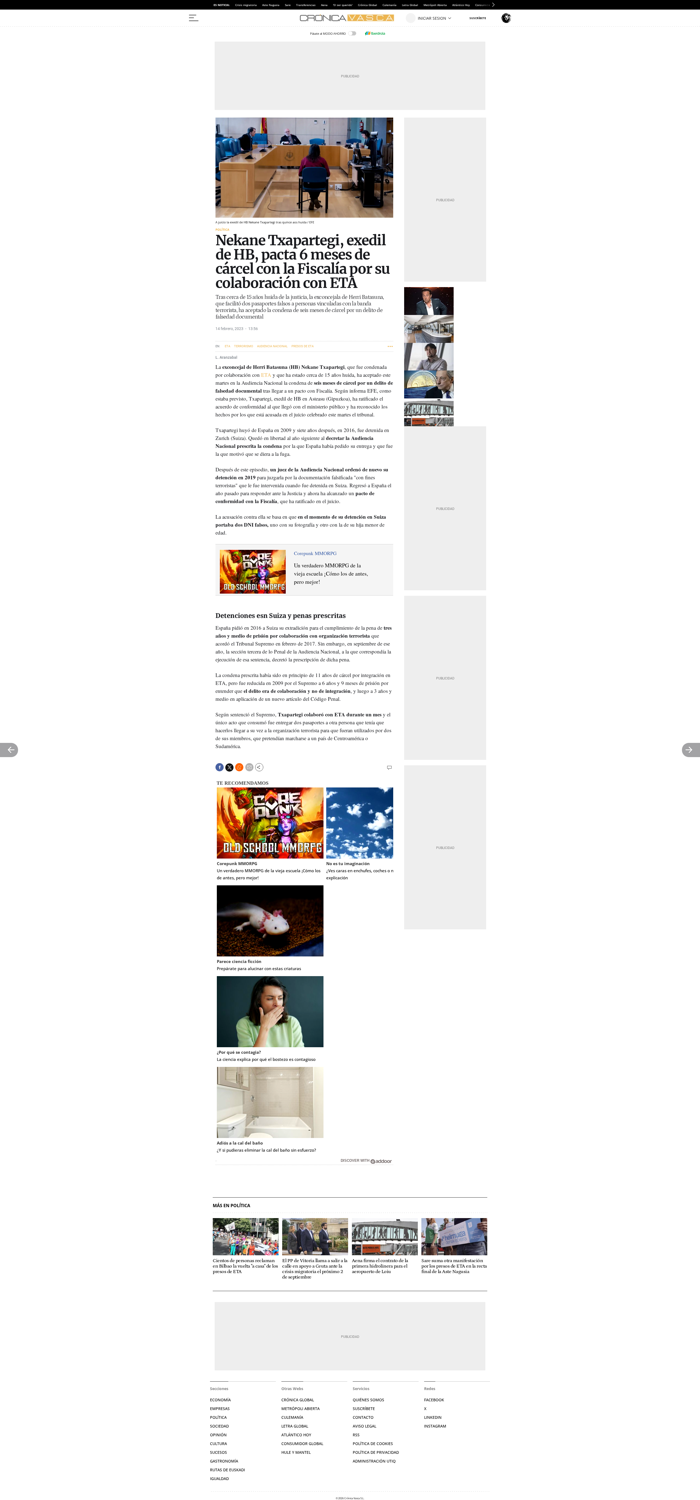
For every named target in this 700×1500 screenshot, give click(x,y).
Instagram (435, 1426)
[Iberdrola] (375, 33)
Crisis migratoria (246, 5)
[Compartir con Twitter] (229, 767)
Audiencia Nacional (272, 346)
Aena (324, 5)
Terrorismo (243, 346)
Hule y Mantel (296, 1452)
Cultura (218, 1443)
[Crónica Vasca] (350, 18)
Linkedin (433, 1417)
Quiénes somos (368, 1399)
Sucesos (218, 1452)
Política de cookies (373, 1443)
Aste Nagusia (270, 5)
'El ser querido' (342, 5)
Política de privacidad (376, 1452)
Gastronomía (224, 1461)
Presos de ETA (302, 346)
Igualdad (219, 1478)
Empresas (220, 1408)
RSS (356, 1434)
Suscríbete (364, 1408)
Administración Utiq (374, 1461)
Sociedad (219, 1426)
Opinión (218, 1434)
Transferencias (306, 5)
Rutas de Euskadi (227, 1469)
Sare (288, 5)
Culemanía (389, 5)
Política (222, 229)
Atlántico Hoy (461, 5)
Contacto (363, 1417)
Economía (220, 1399)
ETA (227, 346)
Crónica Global (367, 5)
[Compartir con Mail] (249, 767)
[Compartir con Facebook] (219, 767)
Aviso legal (364, 1426)
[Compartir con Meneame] (239, 767)
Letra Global (410, 5)
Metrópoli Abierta (435, 5)
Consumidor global (302, 1443)
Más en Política (231, 1206)
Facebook (434, 1399)
